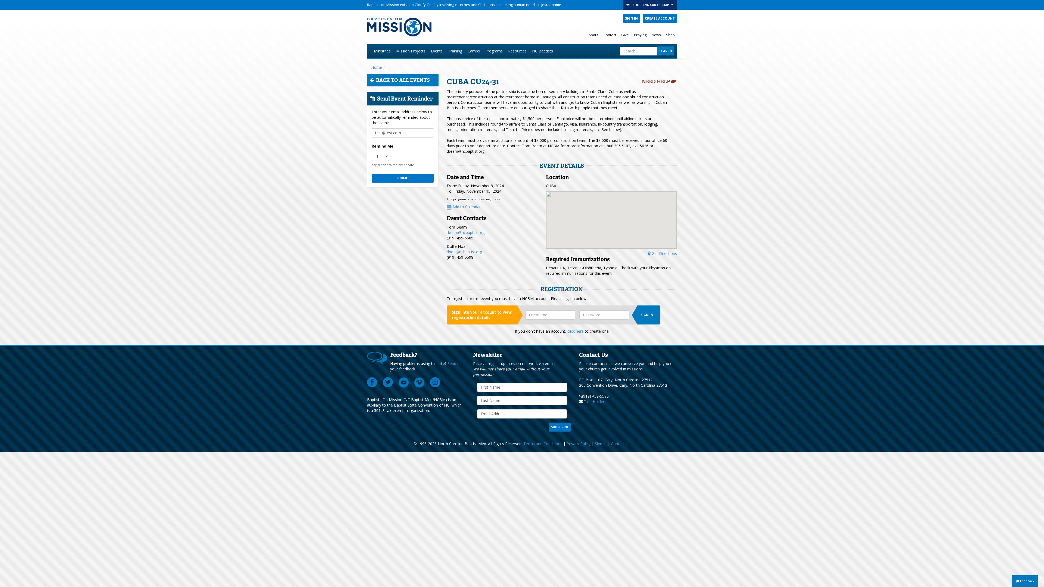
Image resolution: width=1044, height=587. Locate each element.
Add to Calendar (466, 206)
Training (455, 51)
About (593, 34)
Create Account (660, 18)
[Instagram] (435, 382)
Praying (640, 34)
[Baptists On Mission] (456, 27)
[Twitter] (388, 382)
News (656, 34)
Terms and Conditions (542, 443)
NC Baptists (542, 51)
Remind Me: (383, 146)
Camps (474, 51)
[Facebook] (372, 382)
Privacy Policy (579, 443)
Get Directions (664, 253)
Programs (494, 51)
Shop (670, 34)
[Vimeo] (419, 382)
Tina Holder (594, 401)
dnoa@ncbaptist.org (464, 251)
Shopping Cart (645, 5)
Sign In (631, 18)
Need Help (656, 81)
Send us (454, 363)
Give (625, 34)
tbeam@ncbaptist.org (465, 232)
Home (376, 67)
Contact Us (620, 443)
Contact (610, 34)
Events (437, 51)
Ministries (382, 51)
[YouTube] (404, 382)
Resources (517, 51)
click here (575, 331)
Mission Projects (410, 51)
